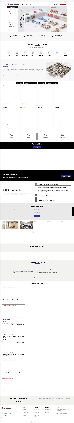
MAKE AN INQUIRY (66, 176)
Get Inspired (37, 147)
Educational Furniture (12, 26)
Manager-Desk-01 (6, 103)
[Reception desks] (41, 52)
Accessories (65, 55)
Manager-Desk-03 (40, 103)
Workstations (11, 13)
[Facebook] (61, 1)
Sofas (10, 22)
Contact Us (37, 216)
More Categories (11, 28)
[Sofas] (57, 52)
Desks (17, 55)
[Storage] (49, 52)
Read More (4, 303)
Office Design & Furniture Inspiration (17, 306)
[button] (12, 7)
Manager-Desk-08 (57, 124)
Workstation (33, 55)
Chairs (10, 9)
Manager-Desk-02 (23, 103)
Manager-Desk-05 (6, 124)
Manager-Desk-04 (57, 103)
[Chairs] (8, 52)
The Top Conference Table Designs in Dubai (12, 390)
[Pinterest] (64, 1)
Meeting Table (25, 55)
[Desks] (17, 52)
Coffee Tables (11, 24)
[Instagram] (62, 1)
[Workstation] (33, 52)
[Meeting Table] (25, 52)
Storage (10, 15)
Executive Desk (11, 11)
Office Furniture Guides (20, 342)
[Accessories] (65, 52)
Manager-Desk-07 (40, 124)
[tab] (19, 83)
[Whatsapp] (66, 1)
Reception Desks (11, 20)
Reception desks (41, 55)
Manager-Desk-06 (23, 124)
